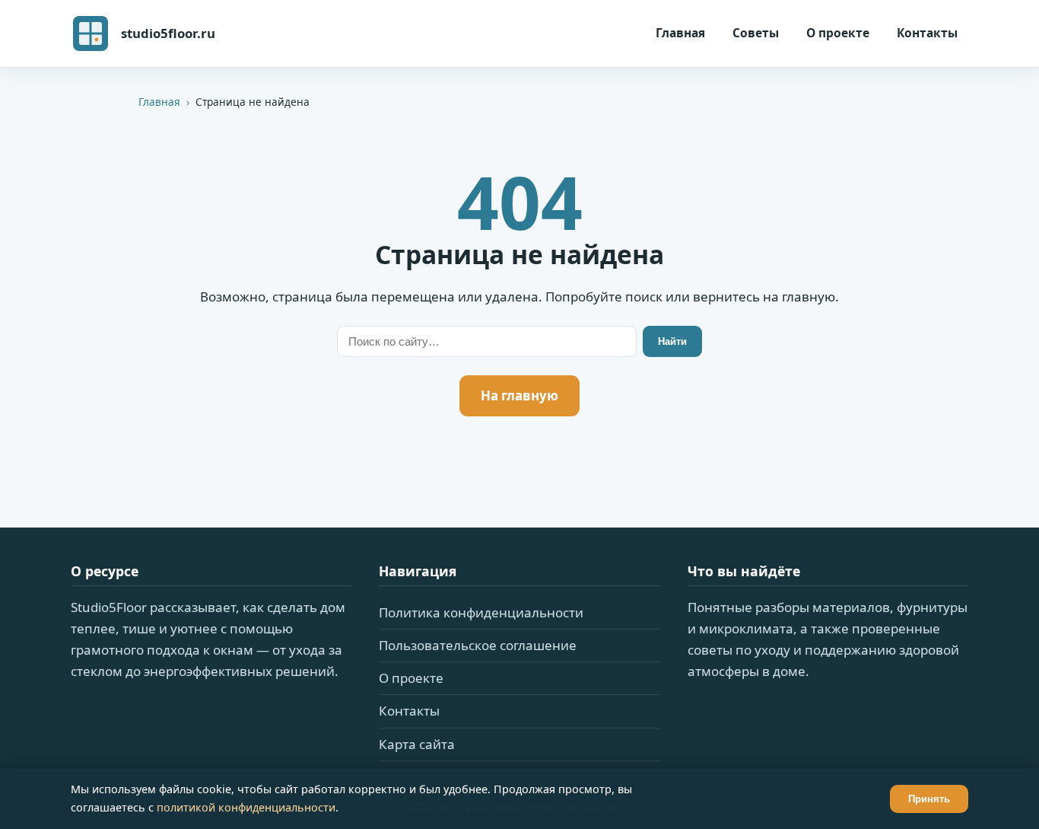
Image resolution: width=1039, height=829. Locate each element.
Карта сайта (417, 744)
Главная (680, 32)
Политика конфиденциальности (481, 612)
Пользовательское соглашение (478, 645)
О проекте (837, 32)
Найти (672, 341)
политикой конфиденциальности (246, 807)
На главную (519, 395)
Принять (929, 799)
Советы (755, 32)
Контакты (927, 32)
